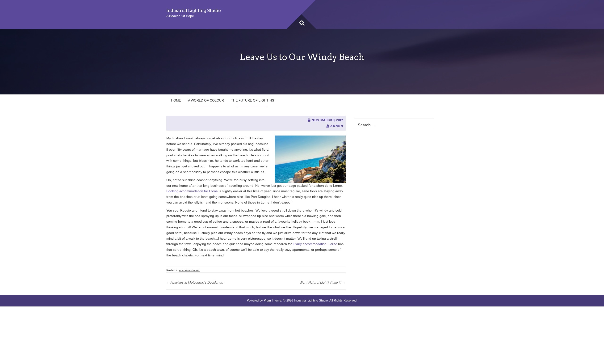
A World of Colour (206, 100)
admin (336, 126)
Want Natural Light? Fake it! (323, 282)
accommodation (189, 270)
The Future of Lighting (252, 100)
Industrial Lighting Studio (193, 10)
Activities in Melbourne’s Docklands (194, 282)
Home (176, 100)
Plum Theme (272, 300)
